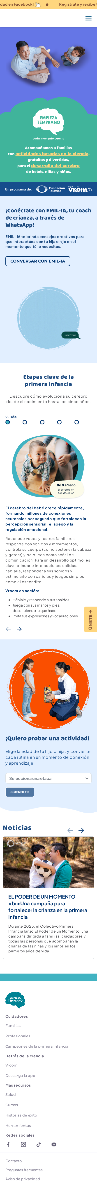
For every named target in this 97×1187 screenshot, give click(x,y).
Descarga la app (20, 1076)
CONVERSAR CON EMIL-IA (37, 261)
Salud (10, 1094)
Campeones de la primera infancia (36, 1046)
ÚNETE (90, 622)
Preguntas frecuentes (24, 1169)
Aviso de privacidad (22, 1178)
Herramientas (18, 1126)
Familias (13, 1026)
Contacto (13, 1160)
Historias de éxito (21, 1115)
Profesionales (17, 1036)
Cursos (11, 1105)
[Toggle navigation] (88, 18)
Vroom (11, 1065)
